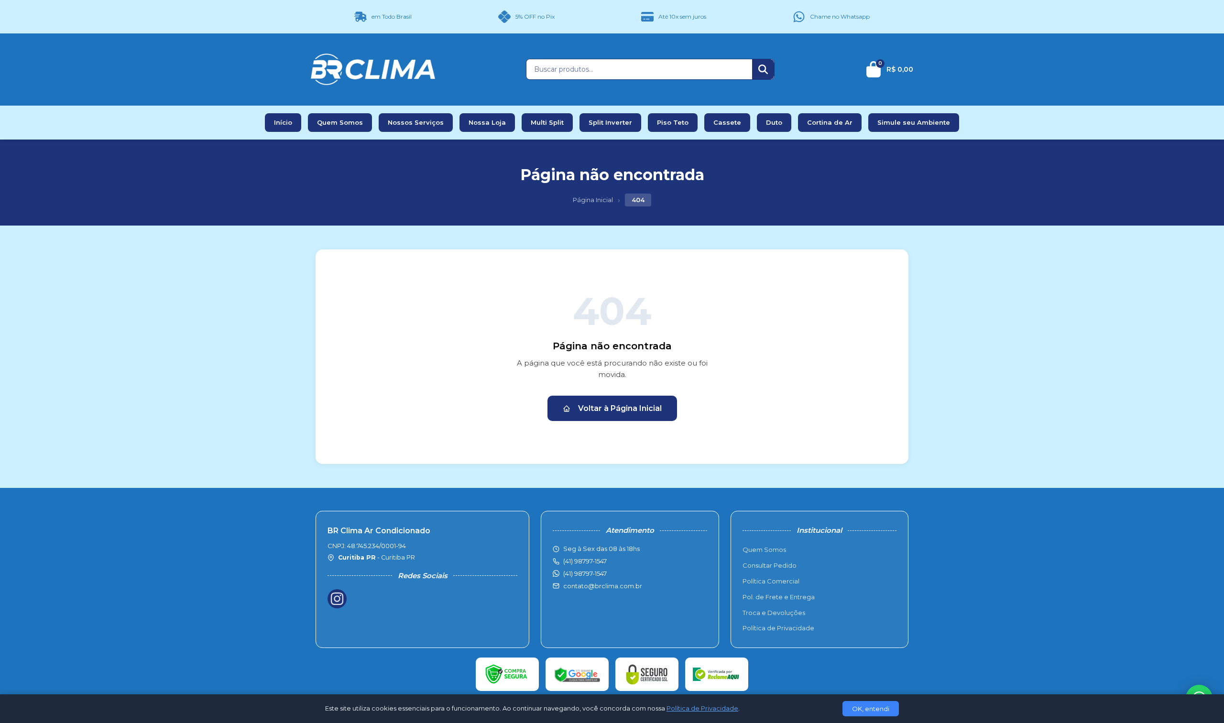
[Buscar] (763, 69)
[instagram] (337, 598)
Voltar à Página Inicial (620, 408)
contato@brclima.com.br (602, 586)
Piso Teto (672, 122)
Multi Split (547, 122)
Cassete (727, 122)
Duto (774, 122)
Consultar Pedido (770, 565)
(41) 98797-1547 (585, 573)
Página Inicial (593, 200)
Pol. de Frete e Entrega (779, 597)
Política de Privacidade (778, 628)
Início (283, 122)
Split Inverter (610, 122)
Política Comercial (771, 581)
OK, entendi (870, 708)
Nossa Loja (487, 122)
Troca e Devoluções (774, 612)
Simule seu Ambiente (913, 122)
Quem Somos (340, 122)
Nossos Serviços (416, 122)
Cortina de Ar (829, 122)
